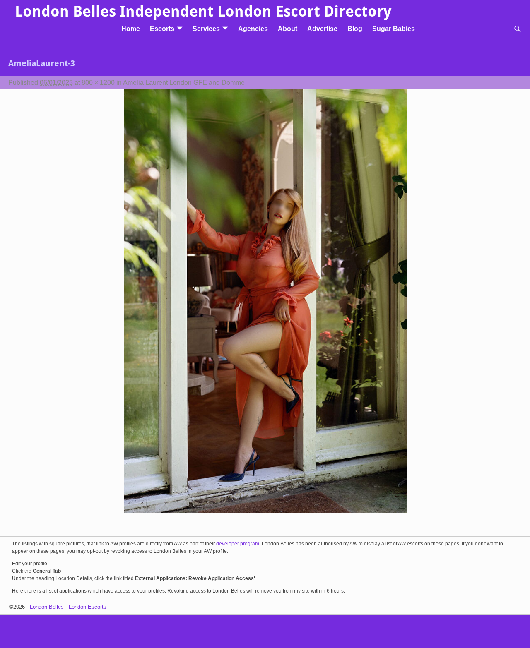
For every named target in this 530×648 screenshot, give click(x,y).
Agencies (253, 28)
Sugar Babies (393, 28)
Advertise (322, 28)
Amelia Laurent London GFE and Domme (184, 82)
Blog (354, 28)
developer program (237, 544)
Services (206, 28)
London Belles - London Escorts (68, 607)
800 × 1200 (98, 82)
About (287, 28)
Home (130, 28)
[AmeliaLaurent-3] (265, 306)
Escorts (162, 28)
